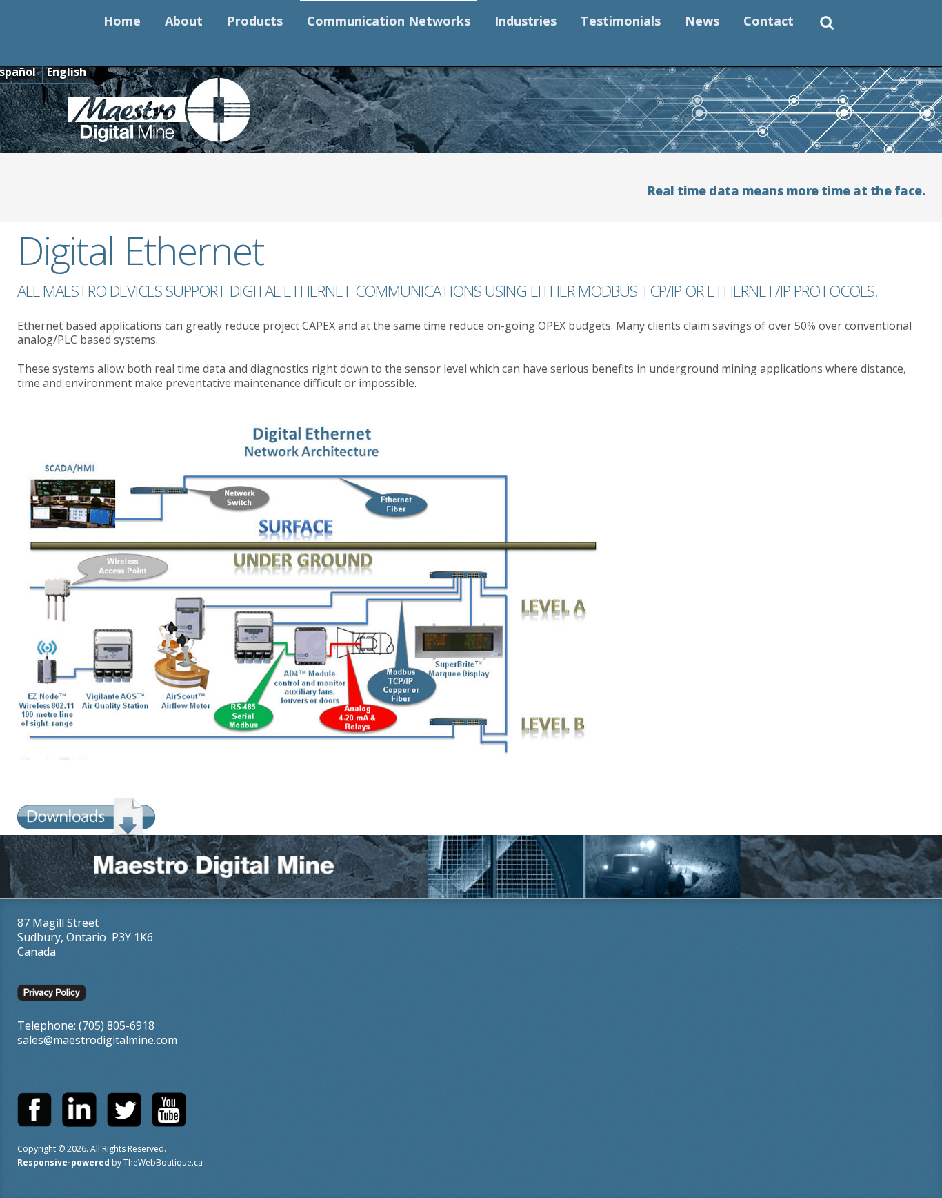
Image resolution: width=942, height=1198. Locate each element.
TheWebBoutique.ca (163, 1162)
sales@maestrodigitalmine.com (97, 1040)
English (66, 71)
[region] (471, 866)
